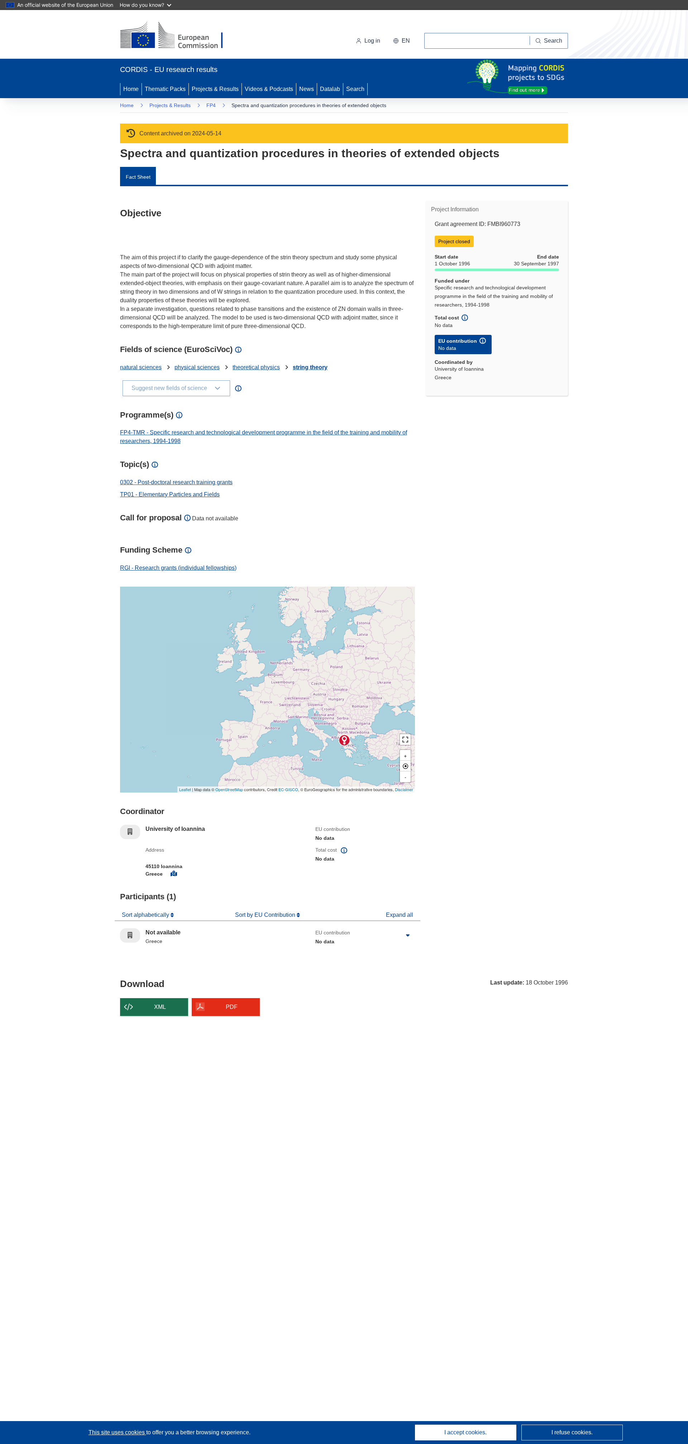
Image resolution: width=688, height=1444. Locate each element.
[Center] (405, 766)
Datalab (330, 89)
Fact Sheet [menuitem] (138, 177)
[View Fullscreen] (405, 739)
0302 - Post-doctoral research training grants (176, 482)
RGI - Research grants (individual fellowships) (178, 568)
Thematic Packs (165, 89)
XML (160, 1007)
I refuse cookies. (572, 1432)
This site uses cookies (117, 1432)
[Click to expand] (408, 935)
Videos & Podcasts (269, 89)
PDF (232, 1007)
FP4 (211, 105)
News (306, 89)
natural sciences (141, 367)
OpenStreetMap (229, 789)
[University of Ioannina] (344, 740)
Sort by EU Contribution (266, 915)
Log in (372, 41)
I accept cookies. (465, 1432)
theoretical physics (256, 367)
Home (131, 89)
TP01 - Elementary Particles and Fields (170, 494)
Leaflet (185, 789)
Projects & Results (215, 89)
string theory (310, 367)
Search (355, 89)
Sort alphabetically (146, 915)
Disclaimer (404, 789)
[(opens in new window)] (178, 35)
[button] (401, 41)
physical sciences (197, 367)
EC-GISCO (288, 789)
